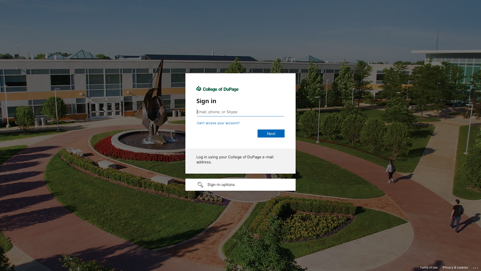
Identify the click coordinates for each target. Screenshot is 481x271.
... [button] (476, 266)
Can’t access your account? (218, 123)
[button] (240, 185)
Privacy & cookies (455, 267)
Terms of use (429, 267)
